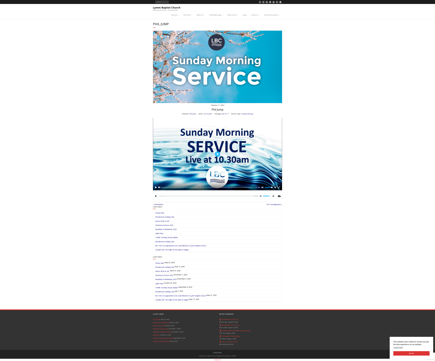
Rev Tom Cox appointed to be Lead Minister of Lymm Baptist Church (180, 246)
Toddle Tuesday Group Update (166, 237)
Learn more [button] (398, 347)
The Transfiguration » (274, 204)
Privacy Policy (217, 352)
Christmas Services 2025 (164, 225)
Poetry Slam (159, 213)
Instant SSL (217, 360)
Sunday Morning (247, 114)
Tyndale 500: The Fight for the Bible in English (172, 250)
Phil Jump (192, 114)
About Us (174, 15)
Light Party (159, 233)
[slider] (205, 187)
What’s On (200, 15)
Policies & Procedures (271, 15)
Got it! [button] (411, 353)
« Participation (158, 204)
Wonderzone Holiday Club (164, 217)
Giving (244, 15)
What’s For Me (231, 15)
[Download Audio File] (279, 196)
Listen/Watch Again (215, 15)
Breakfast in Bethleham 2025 (166, 229)
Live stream (208, 114)
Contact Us (254, 15)
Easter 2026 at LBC (162, 221)
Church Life (187, 15)
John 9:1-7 (225, 114)
